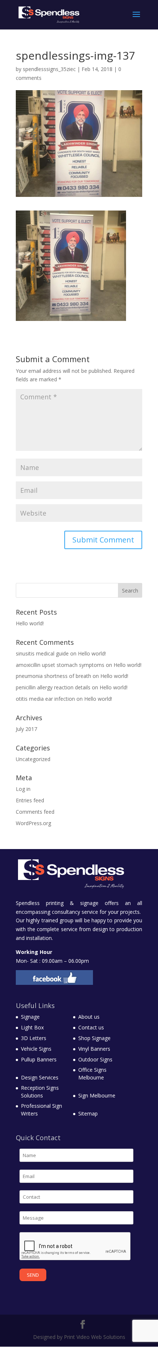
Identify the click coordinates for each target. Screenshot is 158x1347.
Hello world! (30, 623)
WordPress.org (33, 823)
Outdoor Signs (95, 1059)
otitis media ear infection (45, 698)
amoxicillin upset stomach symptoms (60, 664)
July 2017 (26, 728)
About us (89, 1016)
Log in (23, 788)
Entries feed (30, 800)
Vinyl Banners (94, 1048)
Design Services (39, 1077)
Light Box (32, 1027)
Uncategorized (33, 759)
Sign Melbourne (96, 1095)
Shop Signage (94, 1038)
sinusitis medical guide (42, 653)
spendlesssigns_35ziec (49, 69)
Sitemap (88, 1113)
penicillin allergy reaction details (53, 687)
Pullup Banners (39, 1059)
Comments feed (35, 811)
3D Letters (33, 1038)
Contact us (91, 1027)
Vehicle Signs (36, 1048)
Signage (30, 1016)
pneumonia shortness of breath (53, 675)
